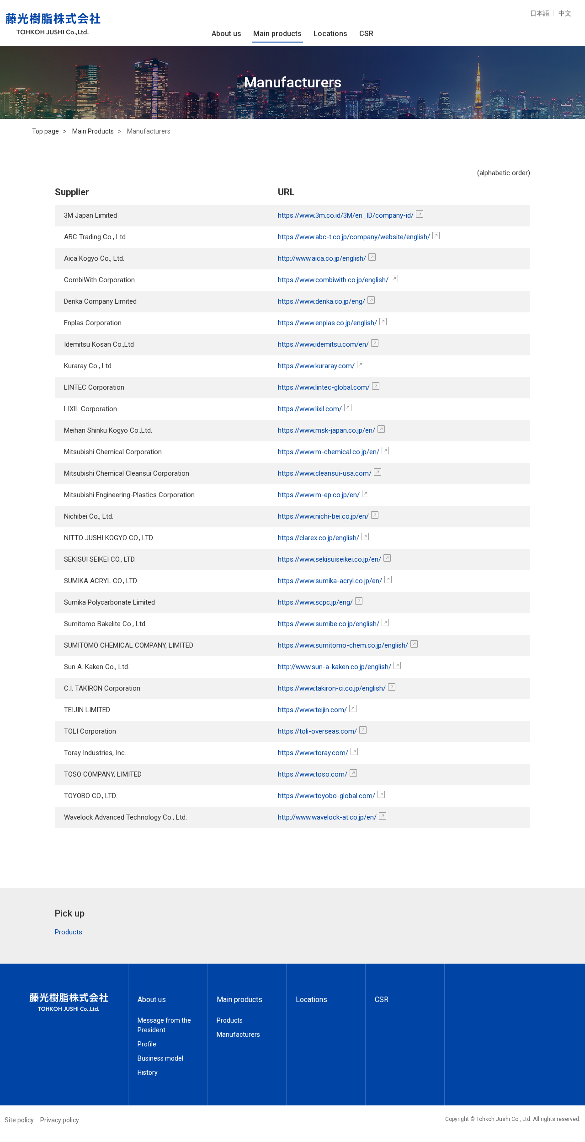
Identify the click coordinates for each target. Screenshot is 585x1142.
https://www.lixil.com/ (310, 409)
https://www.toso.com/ (312, 774)
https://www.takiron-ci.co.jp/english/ (332, 688)
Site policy (19, 1120)
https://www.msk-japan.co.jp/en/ (326, 430)
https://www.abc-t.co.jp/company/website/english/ (354, 237)
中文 (564, 13)
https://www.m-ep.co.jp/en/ (319, 495)
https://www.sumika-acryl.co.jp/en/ (330, 581)
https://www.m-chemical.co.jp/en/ (328, 452)
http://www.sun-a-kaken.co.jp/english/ (334, 667)
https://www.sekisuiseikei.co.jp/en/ (329, 559)
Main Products (93, 131)
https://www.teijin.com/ (312, 710)
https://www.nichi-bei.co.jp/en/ (323, 516)
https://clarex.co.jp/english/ (318, 538)
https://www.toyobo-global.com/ (326, 796)
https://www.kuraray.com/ (316, 366)
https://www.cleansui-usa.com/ (325, 473)
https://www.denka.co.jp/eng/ (321, 301)
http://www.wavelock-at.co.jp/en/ (327, 817)
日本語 (539, 13)
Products (68, 932)
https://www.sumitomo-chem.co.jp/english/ (343, 645)
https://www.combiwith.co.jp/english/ (333, 280)
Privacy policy (59, 1120)
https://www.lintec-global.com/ (324, 387)
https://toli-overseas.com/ (317, 731)
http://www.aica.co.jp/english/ (322, 258)
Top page (45, 131)
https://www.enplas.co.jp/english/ (327, 323)
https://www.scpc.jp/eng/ (315, 602)
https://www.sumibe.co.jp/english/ (328, 624)
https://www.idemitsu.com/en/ (323, 344)
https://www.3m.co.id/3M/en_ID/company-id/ (346, 215)
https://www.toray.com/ (313, 753)
